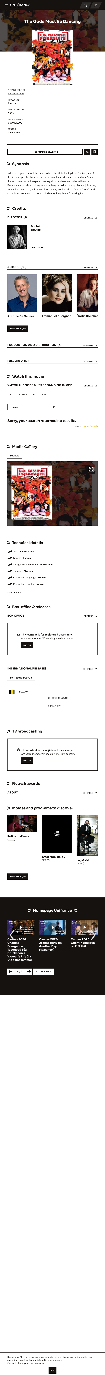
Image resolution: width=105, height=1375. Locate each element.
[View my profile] (96, 5)
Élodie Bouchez (87, 316)
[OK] (52, 1370)
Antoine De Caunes (20, 316)
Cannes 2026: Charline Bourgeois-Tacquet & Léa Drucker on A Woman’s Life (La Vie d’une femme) (19, 950)
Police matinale (18, 836)
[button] (91, 469)
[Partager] (87, 152)
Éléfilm (12, 103)
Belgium (24, 691)
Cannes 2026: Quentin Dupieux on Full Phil (83, 943)
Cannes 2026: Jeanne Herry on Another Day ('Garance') (50, 944)
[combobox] (32, 407)
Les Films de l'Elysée (58, 697)
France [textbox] (14, 407)
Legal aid (83, 860)
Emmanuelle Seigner (56, 316)
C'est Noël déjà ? (53, 857)
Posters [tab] (14, 455)
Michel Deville (16, 93)
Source (79, 426)
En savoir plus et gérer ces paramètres (26, 1363)
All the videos (43, 971)
